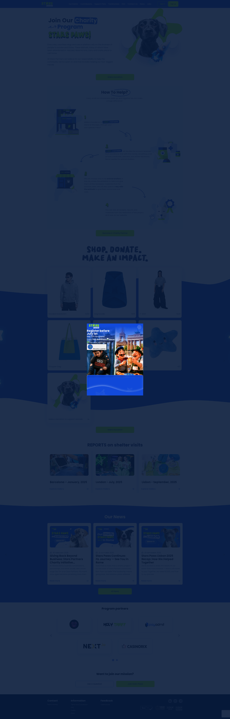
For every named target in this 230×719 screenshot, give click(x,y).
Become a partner (99, 349)
